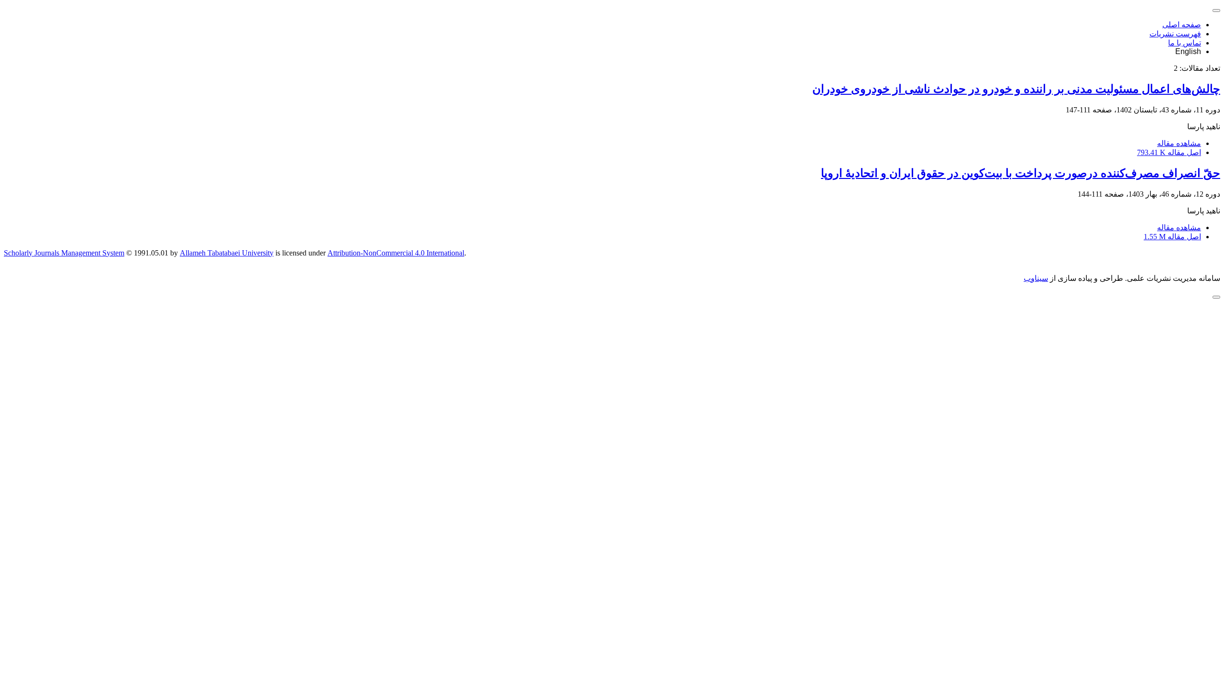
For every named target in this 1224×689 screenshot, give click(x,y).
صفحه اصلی (1181, 25)
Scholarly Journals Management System (64, 253)
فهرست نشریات (1175, 34)
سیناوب (1036, 278)
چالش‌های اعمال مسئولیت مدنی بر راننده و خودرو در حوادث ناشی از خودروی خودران (1016, 89)
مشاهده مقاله (1179, 143)
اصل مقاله (1169, 152)
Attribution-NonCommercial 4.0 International (396, 253)
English (1188, 51)
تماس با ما (1184, 43)
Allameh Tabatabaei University (226, 253)
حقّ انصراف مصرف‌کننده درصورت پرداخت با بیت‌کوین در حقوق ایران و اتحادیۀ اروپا (1020, 173)
